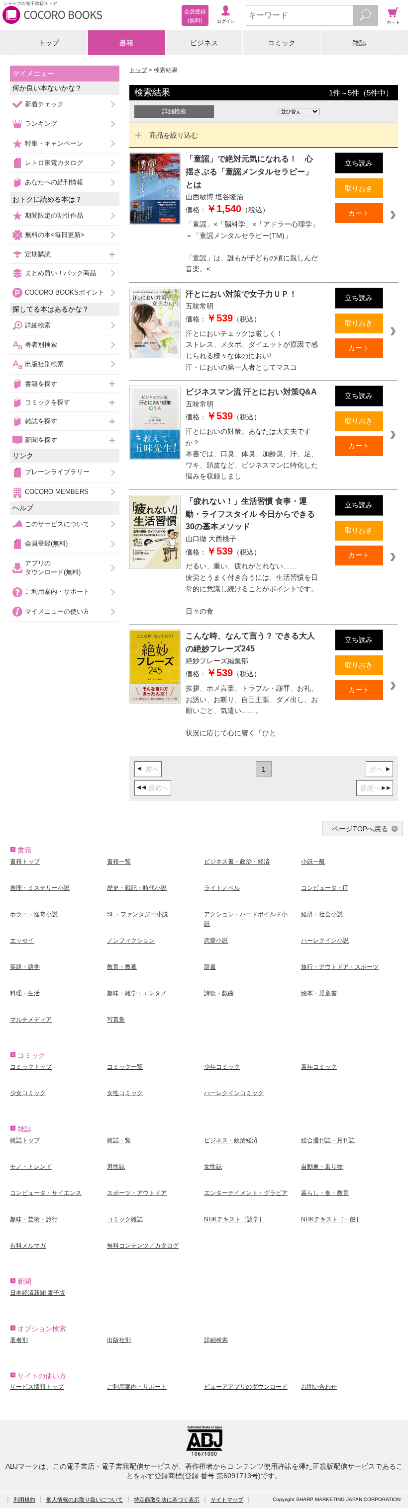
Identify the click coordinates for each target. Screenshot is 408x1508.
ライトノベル (222, 887)
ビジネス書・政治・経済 (237, 861)
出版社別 (119, 1340)
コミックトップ (31, 1066)
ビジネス (204, 43)
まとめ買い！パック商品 (60, 273)
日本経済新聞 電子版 (37, 1292)
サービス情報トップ (37, 1386)
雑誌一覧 (119, 1140)
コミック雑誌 (125, 1219)
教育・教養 (122, 966)
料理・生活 (25, 993)
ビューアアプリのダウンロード (246, 1386)
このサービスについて (57, 524)
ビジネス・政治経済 (231, 1140)
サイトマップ (226, 1500)
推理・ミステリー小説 (40, 887)
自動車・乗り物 (322, 1166)
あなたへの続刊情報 (54, 182)
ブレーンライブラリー (57, 472)
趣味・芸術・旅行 (34, 1219)
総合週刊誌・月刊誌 (328, 1140)
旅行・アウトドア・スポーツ (340, 966)
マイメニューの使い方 (57, 611)
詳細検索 (38, 325)
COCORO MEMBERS (57, 491)
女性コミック (125, 1093)
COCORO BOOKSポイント (64, 292)
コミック (282, 43)
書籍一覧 (119, 861)
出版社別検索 (44, 364)
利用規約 (24, 1500)
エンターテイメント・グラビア (246, 1193)
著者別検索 (41, 344)
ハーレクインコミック (234, 1093)
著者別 (19, 1340)
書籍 (126, 43)
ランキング (41, 123)
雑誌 (359, 43)
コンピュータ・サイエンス (46, 1193)
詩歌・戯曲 (219, 993)
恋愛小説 (216, 940)
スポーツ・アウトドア (137, 1193)
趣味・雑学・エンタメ (137, 993)
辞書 (210, 966)
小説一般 (313, 861)
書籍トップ (25, 861)
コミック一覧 (125, 1066)
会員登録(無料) (46, 543)
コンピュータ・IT (324, 887)
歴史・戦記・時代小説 (137, 887)
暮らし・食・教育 (325, 1193)
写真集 (116, 1019)
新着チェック (44, 104)
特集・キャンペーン (54, 143)
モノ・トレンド (31, 1166)
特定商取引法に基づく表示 (167, 1500)
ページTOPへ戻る (360, 829)
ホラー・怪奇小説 (34, 914)
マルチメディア (31, 1019)
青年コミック (319, 1066)
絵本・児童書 (319, 993)
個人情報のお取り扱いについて (84, 1500)
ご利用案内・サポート (57, 591)
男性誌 (116, 1166)
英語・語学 (25, 966)
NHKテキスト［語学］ (234, 1219)
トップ (48, 43)
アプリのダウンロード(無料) (53, 567)
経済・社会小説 (322, 914)
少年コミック (222, 1066)
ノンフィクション (131, 940)
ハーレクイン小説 (325, 940)
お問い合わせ (319, 1386)
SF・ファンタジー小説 (137, 914)
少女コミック (28, 1093)
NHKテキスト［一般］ (331, 1219)
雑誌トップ (25, 1140)
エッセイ (22, 940)
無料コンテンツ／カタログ (143, 1245)
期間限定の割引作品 (54, 215)
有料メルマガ (28, 1245)
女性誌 (213, 1166)
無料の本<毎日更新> (55, 234)
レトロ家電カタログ (54, 162)
